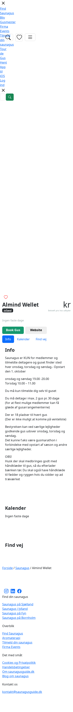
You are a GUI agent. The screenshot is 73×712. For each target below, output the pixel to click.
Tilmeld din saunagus (17, 642)
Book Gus (13, 330)
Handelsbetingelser (16, 667)
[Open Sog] (8, 37)
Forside (7, 568)
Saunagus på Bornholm (19, 618)
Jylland (8, 310)
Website (36, 330)
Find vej (41, 339)
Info (8, 339)
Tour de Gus (3, 53)
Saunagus (22, 568)
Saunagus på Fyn (14, 613)
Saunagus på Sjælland (17, 604)
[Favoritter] (19, 37)
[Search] (10, 97)
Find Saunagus (12, 633)
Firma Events (11, 647)
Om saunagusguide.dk (18, 672)
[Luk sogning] (3, 92)
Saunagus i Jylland (15, 609)
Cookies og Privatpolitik (19, 663)
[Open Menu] (30, 37)
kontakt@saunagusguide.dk (22, 692)
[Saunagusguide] (36, 579)
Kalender (23, 339)
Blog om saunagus (15, 676)
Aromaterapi (11, 638)
